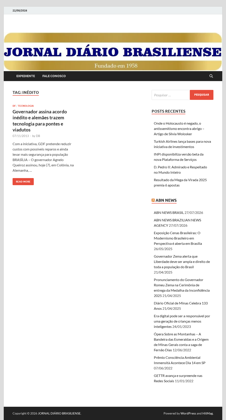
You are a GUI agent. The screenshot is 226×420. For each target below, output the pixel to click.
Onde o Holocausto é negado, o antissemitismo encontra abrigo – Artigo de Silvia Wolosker (179, 128)
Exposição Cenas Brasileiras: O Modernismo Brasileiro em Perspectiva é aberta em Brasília (178, 238)
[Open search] (211, 76)
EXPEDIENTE (25, 76)
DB (38, 136)
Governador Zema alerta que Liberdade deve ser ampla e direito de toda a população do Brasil (182, 261)
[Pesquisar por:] (182, 95)
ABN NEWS (166, 200)
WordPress (188, 413)
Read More (21, 180)
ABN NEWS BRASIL (169, 212)
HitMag (207, 413)
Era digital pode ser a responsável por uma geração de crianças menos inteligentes (182, 321)
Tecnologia (26, 105)
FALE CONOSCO (54, 76)
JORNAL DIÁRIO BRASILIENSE (59, 413)
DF (14, 105)
